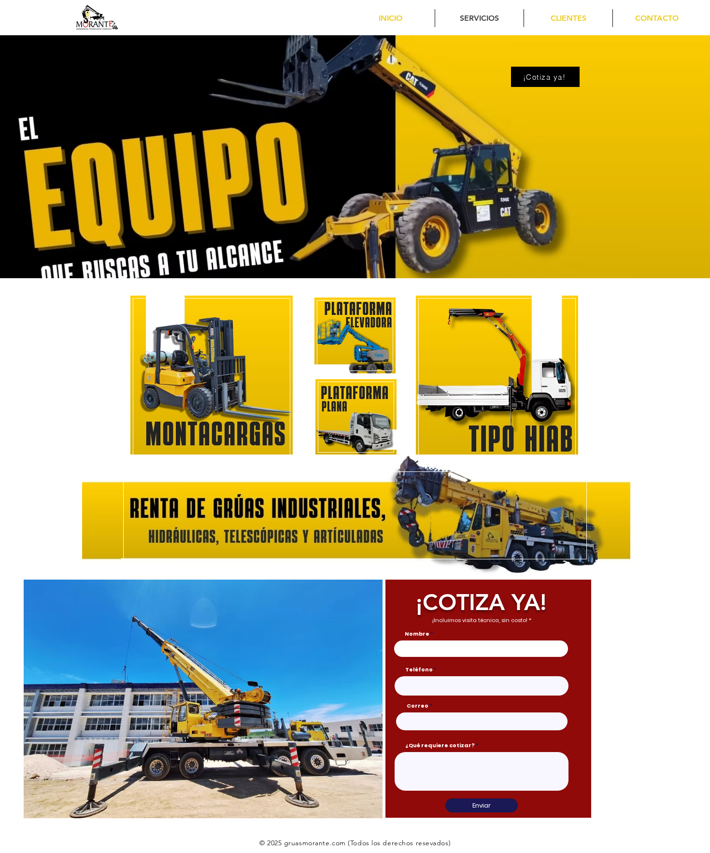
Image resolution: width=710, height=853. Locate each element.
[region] (212, 376)
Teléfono (419, 669)
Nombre (417, 634)
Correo (417, 706)
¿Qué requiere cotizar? (440, 745)
